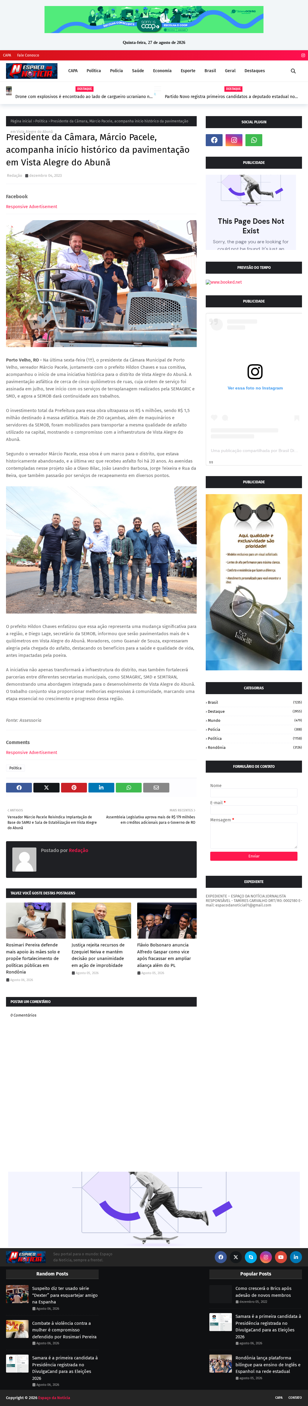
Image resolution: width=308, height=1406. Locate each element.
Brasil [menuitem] (210, 70)
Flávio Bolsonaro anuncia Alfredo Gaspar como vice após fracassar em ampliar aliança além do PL (164, 955)
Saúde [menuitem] (138, 70)
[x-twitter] (236, 1257)
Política (41, 121)
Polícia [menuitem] (116, 70)
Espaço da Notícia (54, 1397)
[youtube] (281, 1257)
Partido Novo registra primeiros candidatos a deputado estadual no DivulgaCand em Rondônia (230, 97)
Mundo (255, 720)
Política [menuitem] (94, 70)
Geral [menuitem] (230, 70)
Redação (14, 175)
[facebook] (214, 140)
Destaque (255, 711)
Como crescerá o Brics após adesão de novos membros (263, 1292)
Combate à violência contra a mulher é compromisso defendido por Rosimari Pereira (64, 1330)
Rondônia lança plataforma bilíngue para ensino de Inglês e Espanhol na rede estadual (268, 1364)
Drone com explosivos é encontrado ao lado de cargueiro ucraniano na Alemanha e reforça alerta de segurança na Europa (83, 97)
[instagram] (302, 55)
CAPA (7, 55)
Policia (255, 729)
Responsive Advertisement (31, 206)
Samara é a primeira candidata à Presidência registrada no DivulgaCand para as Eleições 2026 (65, 1368)
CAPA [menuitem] (73, 70)
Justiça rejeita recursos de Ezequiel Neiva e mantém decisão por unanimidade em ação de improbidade (98, 955)
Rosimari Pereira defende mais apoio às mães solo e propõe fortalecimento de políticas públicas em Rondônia (33, 958)
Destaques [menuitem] (255, 70)
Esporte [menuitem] (188, 70)
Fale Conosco (28, 55)
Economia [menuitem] (162, 70)
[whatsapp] (253, 140)
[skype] (251, 1257)
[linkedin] (296, 1257)
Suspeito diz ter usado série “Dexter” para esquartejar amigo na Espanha (65, 1295)
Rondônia (255, 747)
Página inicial (21, 121)
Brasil (255, 702)
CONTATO (295, 1398)
